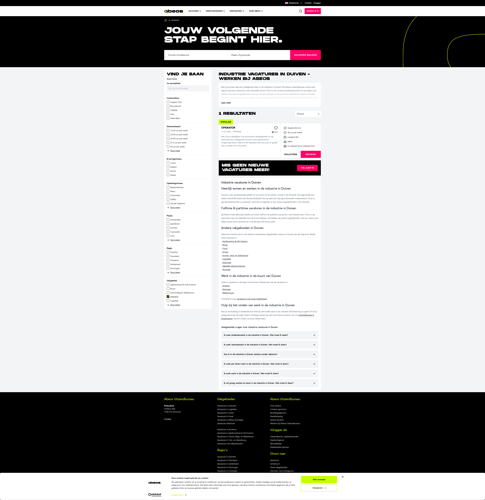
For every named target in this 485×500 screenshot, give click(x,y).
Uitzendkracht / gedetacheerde (284, 436)
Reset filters (172, 78)
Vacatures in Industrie (226, 405)
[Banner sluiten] (343, 477)
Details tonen (177, 495)
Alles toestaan (319, 479)
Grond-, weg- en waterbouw (235, 255)
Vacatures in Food (225, 416)
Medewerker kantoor (279, 447)
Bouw (225, 245)
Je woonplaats (173, 83)
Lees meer (226, 102)
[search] (301, 11)
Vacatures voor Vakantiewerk (230, 443)
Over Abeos (275, 405)
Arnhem (226, 285)
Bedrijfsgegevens (278, 412)
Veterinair (226, 262)
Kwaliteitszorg (276, 416)
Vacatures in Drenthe (226, 456)
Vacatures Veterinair (226, 423)
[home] (165, 20)
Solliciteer (290, 154)
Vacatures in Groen (225, 412)
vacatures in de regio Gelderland (252, 299)
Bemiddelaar (276, 443)
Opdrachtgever (277, 440)
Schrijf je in (275, 464)
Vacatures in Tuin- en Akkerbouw (231, 440)
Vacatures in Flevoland (227, 460)
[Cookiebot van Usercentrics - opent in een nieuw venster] (155, 495)
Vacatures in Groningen (227, 467)
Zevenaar (226, 289)
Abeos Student (277, 420)
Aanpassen (318, 488)
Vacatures (274, 460)
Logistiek (226, 259)
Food (224, 248)
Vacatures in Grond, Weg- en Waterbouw (235, 436)
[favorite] (276, 128)
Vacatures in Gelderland (228, 464)
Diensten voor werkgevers (282, 471)
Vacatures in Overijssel (227, 471)
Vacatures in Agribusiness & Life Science (235, 433)
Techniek (226, 269)
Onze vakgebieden (278, 467)
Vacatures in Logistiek (227, 409)
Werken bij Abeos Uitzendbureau (285, 423)
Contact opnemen (278, 409)
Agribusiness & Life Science (235, 241)
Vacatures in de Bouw (226, 429)
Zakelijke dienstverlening (233, 266)
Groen (225, 252)
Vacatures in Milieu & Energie (230, 420)
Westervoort (228, 293)
